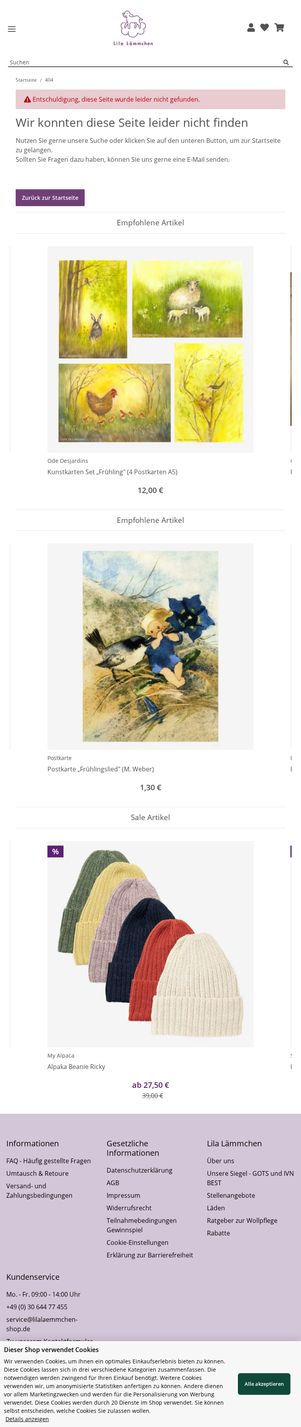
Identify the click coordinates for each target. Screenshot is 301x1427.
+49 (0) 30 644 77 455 (36, 1307)
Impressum (123, 1195)
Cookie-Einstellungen (138, 1242)
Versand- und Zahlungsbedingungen (39, 1191)
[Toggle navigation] (12, 29)
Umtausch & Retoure (37, 1173)
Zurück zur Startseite (50, 197)
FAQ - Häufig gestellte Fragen (48, 1161)
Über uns (220, 1161)
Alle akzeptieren (264, 1383)
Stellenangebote (231, 1195)
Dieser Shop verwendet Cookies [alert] (51, 1349)
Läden (216, 1208)
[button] (251, 28)
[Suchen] (288, 62)
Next (272, 371)
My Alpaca (60, 1055)
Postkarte (59, 758)
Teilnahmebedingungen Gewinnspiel (142, 1225)
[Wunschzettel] (264, 28)
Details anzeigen (27, 1419)
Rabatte (218, 1233)
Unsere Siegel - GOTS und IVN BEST (250, 1178)
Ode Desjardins (67, 460)
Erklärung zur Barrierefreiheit (150, 1255)
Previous (28, 371)
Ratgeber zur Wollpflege (242, 1220)
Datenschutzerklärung (139, 1170)
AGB (113, 1183)
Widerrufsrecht (129, 1208)
